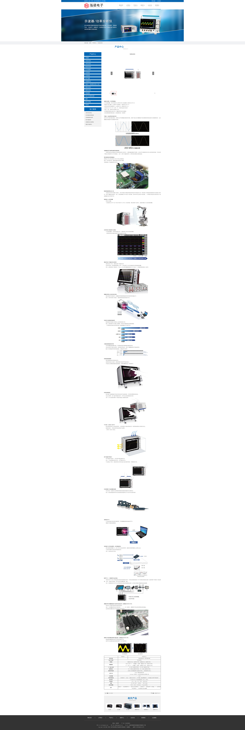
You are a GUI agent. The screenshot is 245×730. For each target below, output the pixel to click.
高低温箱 (87, 93)
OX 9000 (111, 693)
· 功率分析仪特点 (88, 112)
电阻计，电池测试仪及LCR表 (92, 84)
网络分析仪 (88, 87)
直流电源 (87, 72)
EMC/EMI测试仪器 (89, 96)
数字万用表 (88, 101)
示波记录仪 (100, 42)
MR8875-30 (157, 693)
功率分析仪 (88, 63)
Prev (2, 25)
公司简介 (100, 717)
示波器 (87, 57)
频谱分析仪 (88, 90)
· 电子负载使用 (88, 119)
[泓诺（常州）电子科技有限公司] (122, 25)
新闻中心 (122, 717)
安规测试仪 (88, 81)
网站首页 (90, 717)
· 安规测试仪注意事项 (89, 122)
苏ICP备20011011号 (140, 727)
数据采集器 (88, 66)
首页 (90, 42)
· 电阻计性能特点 (88, 124)
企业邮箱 (154, 717)
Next (243, 25)
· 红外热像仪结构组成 (89, 115)
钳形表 (87, 104)
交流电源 (87, 75)
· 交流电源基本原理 (89, 117)
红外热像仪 (88, 69)
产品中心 (94, 42)
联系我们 (143, 717)
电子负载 (87, 78)
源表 (86, 99)
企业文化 (133, 717)
